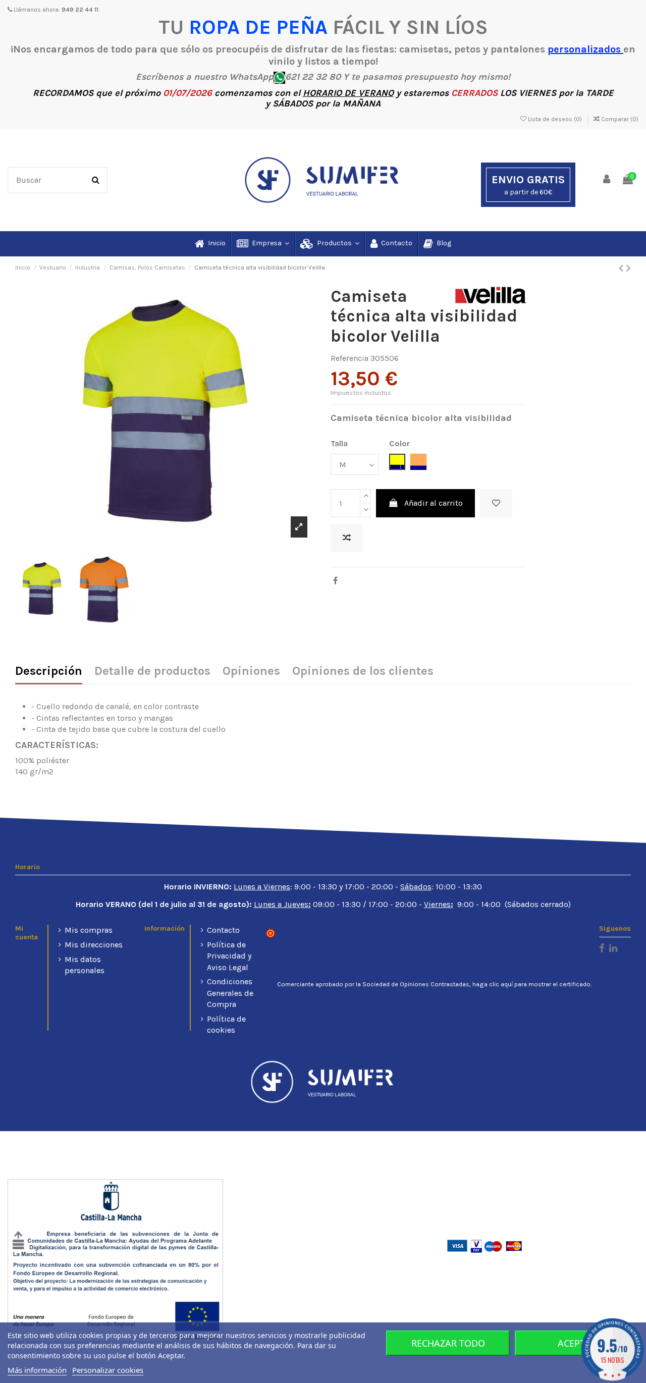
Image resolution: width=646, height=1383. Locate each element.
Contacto (223, 930)
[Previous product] (622, 268)
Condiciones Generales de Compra (230, 993)
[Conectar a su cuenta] (607, 180)
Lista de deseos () (554, 119)
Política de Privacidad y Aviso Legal (229, 956)
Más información (37, 1370)
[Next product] (628, 268)
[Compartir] (335, 581)
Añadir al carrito (433, 503)
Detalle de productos (152, 671)
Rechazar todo (448, 1343)
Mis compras (89, 930)
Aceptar (577, 1343)
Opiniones (251, 671)
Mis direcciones (94, 944)
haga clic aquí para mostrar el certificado (531, 984)
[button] (262, 243)
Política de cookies (226, 1024)
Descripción (48, 671)
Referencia (349, 358)
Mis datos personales (84, 964)
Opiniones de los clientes (363, 671)
